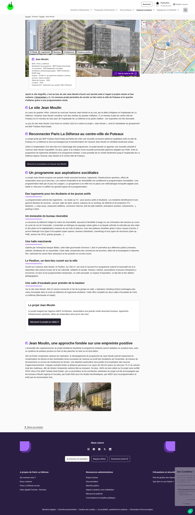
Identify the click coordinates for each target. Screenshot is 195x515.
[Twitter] (88, 449)
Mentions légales (49, 509)
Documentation (92, 482)
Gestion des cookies (87, 509)
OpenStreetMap (180, 72)
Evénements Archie (118, 459)
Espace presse (92, 477)
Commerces (69, 52)
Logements (45, 52)
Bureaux (57, 52)
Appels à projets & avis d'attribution (100, 490)
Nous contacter (26, 482)
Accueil (27, 16)
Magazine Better (99, 459)
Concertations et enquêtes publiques (100, 498)
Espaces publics (85, 52)
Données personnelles (67, 509)
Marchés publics (92, 486)
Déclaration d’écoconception (141, 509)
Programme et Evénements (104, 10)
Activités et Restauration (79, 10)
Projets (41, 16)
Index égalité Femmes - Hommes (33, 490)
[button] (168, 44)
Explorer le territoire (144, 10)
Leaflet (168, 72)
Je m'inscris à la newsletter (77, 459)
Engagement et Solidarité (166, 10)
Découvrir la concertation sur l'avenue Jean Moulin (46, 164)
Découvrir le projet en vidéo (43, 322)
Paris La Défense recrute (30, 486)
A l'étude (33, 52)
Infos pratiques (126, 10)
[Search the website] (185, 10)
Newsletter (147, 4)
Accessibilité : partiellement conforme (113, 509)
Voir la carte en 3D (125, 73)
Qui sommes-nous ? (28, 477)
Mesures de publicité (94, 494)
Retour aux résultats (35, 427)
